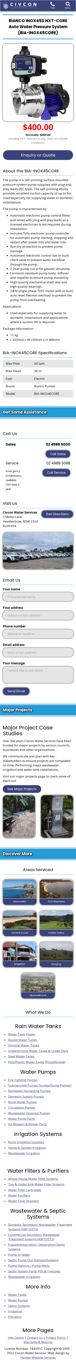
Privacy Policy (56, 1337)
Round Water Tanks (22, 1040)
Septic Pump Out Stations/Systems (33, 1260)
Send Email (16, 691)
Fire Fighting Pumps (22, 1080)
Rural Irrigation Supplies (26, 1142)
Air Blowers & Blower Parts (27, 1124)
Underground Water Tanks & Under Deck (38, 1051)
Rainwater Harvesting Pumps (29, 1091)
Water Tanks (17, 1295)
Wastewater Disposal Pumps (29, 1113)
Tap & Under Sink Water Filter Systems (36, 1184)
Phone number (14, 626)
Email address (14, 645)
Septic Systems (19, 1306)
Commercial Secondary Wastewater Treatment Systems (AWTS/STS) (34, 1237)
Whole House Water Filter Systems (33, 1179)
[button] (68, 6)
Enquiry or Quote (38, 155)
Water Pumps (18, 1300)
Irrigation (15, 1311)
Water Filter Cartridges (24, 1190)
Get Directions (57, 514)
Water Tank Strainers (23, 1201)
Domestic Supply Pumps (26, 1096)
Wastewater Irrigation (24, 1153)
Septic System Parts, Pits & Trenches (34, 1271)
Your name (11, 589)
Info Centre (16, 1337)
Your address (13, 608)
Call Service (56, 472)
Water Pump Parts (21, 1119)
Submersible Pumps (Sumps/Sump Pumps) (39, 1085)
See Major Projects (22, 789)
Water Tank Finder (21, 1034)
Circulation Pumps (21, 1107)
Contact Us (35, 1337)
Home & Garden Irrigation (27, 1148)
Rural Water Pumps (22, 1102)
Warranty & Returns (38, 1342)
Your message (14, 663)
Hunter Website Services (38, 1357)
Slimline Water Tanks (23, 1045)
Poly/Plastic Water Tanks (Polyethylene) (36, 1062)
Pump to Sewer (19, 1255)
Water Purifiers (19, 1195)
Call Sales (58, 454)
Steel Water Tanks (21, 1056)
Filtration (15, 1317)
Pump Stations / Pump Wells (29, 1265)
